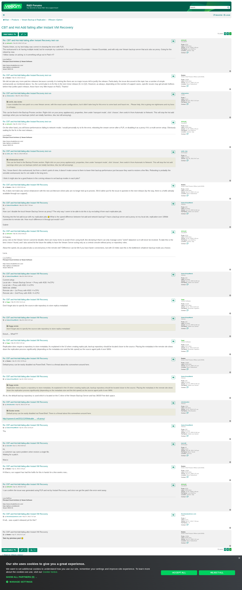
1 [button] (227, 34)
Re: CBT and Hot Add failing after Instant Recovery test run (31, 40)
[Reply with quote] (173, 41)
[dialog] (121, 572)
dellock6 (183, 40)
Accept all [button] (179, 573)
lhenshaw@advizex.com (188, 514)
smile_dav (184, 151)
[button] (225, 33)
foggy (183, 299)
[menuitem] (226, 15)
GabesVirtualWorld (187, 202)
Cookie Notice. (50, 572)
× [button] (239, 558)
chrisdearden (185, 402)
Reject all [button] (217, 573)
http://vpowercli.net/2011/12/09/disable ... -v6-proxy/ (24, 418)
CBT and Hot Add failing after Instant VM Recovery (37, 27)
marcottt (183, 443)
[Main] (14, 5)
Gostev (183, 75)
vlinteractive (185, 93)
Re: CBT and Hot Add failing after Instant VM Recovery (25, 185)
